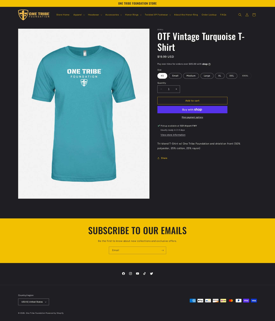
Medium (191, 75)
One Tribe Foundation (35, 313)
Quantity (161, 83)
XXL (231, 75)
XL (219, 75)
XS (162, 75)
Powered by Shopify (55, 313)
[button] (78, 14)
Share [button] (164, 158)
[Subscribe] (162, 250)
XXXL (247, 76)
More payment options (192, 117)
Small (175, 75)
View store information (173, 134)
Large (207, 75)
